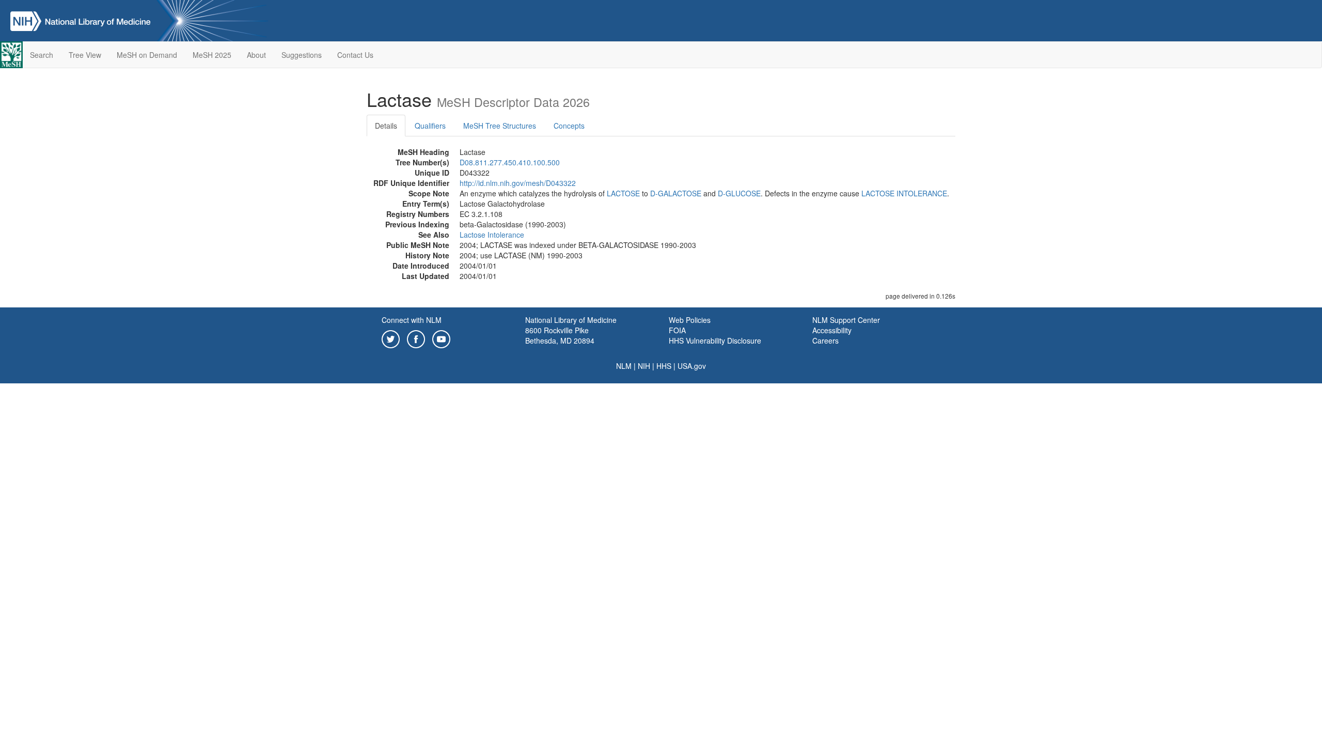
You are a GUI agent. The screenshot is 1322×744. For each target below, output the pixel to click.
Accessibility (832, 330)
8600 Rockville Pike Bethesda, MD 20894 (559, 335)
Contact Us (355, 55)
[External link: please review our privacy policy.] (391, 338)
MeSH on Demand (147, 55)
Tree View (85, 55)
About (256, 55)
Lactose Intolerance (492, 234)
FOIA (677, 330)
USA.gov (692, 366)
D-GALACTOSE (675, 193)
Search (41, 55)
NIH (644, 366)
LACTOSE (623, 193)
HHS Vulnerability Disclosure (715, 340)
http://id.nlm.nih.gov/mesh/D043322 (518, 183)
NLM (624, 366)
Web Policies (690, 320)
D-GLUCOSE (739, 193)
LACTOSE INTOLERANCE (904, 193)
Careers (825, 340)
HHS (663, 366)
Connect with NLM (412, 320)
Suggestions (301, 55)
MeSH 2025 (212, 55)
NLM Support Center (846, 320)
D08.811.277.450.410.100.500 (510, 162)
